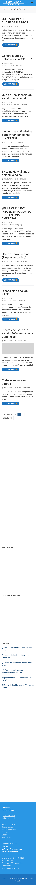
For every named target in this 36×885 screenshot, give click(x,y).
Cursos (5, 832)
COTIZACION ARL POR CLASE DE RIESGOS (16, 20)
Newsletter (6, 837)
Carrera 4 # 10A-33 (9, 844)
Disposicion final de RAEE (15, 292)
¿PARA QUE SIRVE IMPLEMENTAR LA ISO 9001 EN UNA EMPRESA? (16, 213)
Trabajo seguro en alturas (14, 382)
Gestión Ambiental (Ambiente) (14, 301)
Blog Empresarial (9, 830)
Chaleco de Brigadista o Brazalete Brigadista (15, 656)
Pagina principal (8, 824)
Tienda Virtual (7, 827)
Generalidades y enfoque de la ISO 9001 (17, 57)
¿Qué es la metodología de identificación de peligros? (12, 671)
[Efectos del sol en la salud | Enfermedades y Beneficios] (18, 348)
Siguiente (7, 418)
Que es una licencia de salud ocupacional (17, 96)
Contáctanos (7, 866)
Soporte (5, 835)
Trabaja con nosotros (10, 868)
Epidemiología (21, 179)
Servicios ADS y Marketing (12, 863)
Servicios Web (7, 861)
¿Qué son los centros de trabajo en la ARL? (17, 664)
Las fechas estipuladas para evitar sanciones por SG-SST (17, 135)
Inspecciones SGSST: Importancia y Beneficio (16, 679)
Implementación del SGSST (13, 858)
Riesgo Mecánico (22, 261)
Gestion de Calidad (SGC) (12, 65)
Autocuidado (21, 341)
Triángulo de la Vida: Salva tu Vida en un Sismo (18, 686)
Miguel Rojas (8, 26)
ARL (17, 26)
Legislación (20, 142)
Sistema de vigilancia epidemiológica (16, 173)
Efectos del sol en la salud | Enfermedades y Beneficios (17, 333)
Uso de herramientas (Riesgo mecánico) (15, 255)
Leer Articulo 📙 (10, 45)
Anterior (7, 414)
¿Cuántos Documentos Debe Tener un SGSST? (17, 649)
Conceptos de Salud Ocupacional (15, 105)
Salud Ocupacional (23, 388)
